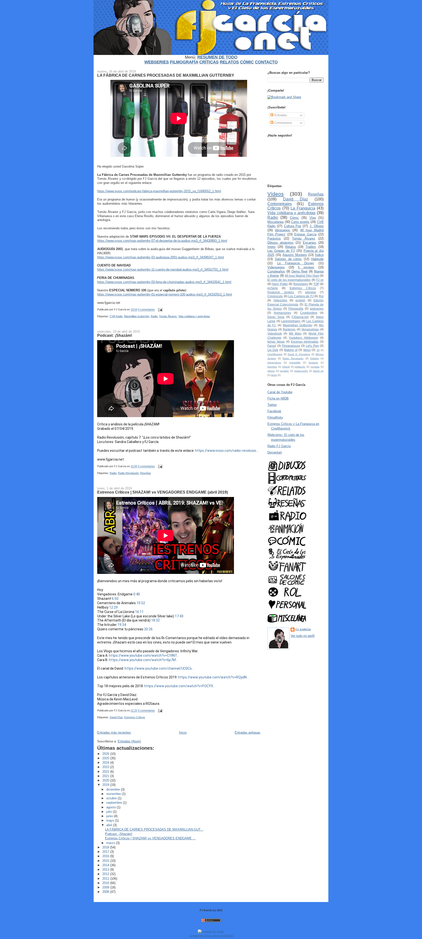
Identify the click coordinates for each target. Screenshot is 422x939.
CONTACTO (266, 62)
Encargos (309, 242)
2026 (106, 754)
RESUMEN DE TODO (217, 57)
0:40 (136, 594)
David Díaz (116, 717)
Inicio (183, 732)
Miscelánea (275, 222)
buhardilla (294, 362)
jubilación (300, 366)
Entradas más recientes (114, 732)
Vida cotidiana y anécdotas (194, 316)
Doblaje (314, 358)
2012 (106, 874)
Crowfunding (308, 312)
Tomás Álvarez (168, 316)
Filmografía (295, 308)
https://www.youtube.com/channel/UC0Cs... (159, 668)
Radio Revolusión (128, 473)
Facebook (274, 411)
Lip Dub (272, 349)
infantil (286, 366)
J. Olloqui (317, 226)
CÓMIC (247, 62)
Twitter (272, 405)
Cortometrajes (279, 204)
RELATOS (229, 62)
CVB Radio (116, 316)
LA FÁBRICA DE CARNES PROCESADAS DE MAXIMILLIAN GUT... (154, 829)
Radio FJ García (279, 446)
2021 (106, 776)
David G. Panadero (299, 354)
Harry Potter (280, 283)
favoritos (272, 366)
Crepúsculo (275, 296)
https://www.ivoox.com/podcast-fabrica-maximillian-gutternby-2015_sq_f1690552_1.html (159, 191)
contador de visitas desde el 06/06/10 (211, 935)
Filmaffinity (275, 417)
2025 (106, 758)
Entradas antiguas (247, 732)
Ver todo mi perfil (303, 636)
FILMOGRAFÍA (184, 62)
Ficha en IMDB (278, 398)
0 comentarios (146, 309)
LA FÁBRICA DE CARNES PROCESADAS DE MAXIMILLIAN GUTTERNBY (165, 75)
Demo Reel (300, 271)
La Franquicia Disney (295, 263)
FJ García (303, 629)
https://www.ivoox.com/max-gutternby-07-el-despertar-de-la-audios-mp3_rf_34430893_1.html (162, 241)
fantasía (313, 362)
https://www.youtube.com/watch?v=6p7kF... (143, 660)
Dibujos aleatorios (280, 242)
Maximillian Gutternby (136, 316)
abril (109, 825)
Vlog (312, 218)
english (300, 300)
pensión (284, 370)
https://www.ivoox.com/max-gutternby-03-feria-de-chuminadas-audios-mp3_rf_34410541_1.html (164, 282)
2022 (106, 771)
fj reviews (306, 267)
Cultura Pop (292, 226)
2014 (106, 865)
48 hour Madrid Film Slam (302, 275)
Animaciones (282, 312)
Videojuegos (276, 267)
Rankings (289, 329)
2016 (106, 856)
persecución (301, 370)
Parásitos (274, 238)
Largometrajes (290, 321)
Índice (319, 255)
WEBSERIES (156, 62)
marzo (111, 843)
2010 (106, 883)
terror (274, 375)
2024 (106, 762)
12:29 (113, 607)
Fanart (271, 345)
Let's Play (312, 345)
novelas (315, 366)
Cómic (294, 218)
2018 (106, 847)
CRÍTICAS (209, 62)
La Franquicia (303, 208)
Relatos (290, 247)
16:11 (139, 612)
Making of (290, 349)
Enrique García (305, 234)
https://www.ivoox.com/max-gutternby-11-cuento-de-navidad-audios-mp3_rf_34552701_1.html (162, 269)
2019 (106, 785)
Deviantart (274, 452)
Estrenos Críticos (134, 717)
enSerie (272, 288)
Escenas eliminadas (305, 341)
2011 (106, 878)
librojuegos (282, 230)
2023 (106, 767)
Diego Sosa (275, 316)
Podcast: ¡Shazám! (114, 335)
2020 (106, 780)
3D (318, 350)
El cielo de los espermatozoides (289, 279)
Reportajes (300, 283)
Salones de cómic (288, 259)
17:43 (179, 616)
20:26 (148, 629)
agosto (111, 807)
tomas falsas (276, 341)
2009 (106, 887)
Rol (321, 296)
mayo (110, 820)
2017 (106, 852)
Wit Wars (295, 333)
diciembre (113, 789)
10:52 (141, 603)
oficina (271, 370)
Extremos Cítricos (303, 288)
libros (307, 349)
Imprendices (274, 362)
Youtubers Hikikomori (303, 337)
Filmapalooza (291, 345)
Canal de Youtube (279, 392)
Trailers (311, 247)
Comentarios (282, 123)
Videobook (274, 333)
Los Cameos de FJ (301, 296)
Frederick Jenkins (280, 292)
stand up (318, 370)
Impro (271, 247)
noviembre (114, 794)
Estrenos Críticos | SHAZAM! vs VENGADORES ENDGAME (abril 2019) (162, 492)
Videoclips (280, 300)
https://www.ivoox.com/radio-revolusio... (226, 451)
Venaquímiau (310, 329)
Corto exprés (300, 222)
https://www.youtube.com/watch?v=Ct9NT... (144, 655)
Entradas (280, 115)
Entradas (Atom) (129, 741)
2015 (106, 861)
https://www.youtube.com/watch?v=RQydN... (213, 677)
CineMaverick (274, 354)
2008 (106, 892)
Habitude (317, 259)
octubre (112, 798)
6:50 (115, 599)
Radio (154, 316)
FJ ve (320, 279)
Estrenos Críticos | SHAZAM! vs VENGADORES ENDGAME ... (150, 838)
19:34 (121, 625)
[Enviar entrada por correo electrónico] (159, 309)
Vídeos (275, 194)
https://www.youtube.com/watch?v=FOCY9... (179, 686)
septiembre (114, 802)
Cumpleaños (276, 271)
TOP (316, 283)
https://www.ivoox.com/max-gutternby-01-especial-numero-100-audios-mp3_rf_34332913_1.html (164, 294)
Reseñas (145, 473)
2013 (106, 869)
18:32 (155, 620)
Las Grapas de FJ (281, 251)
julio (109, 811)
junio (110, 816)
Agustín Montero (294, 255)
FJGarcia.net (300, 316)
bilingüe (310, 292)
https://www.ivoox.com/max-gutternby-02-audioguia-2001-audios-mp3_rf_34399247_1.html (160, 257)
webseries (317, 308)
